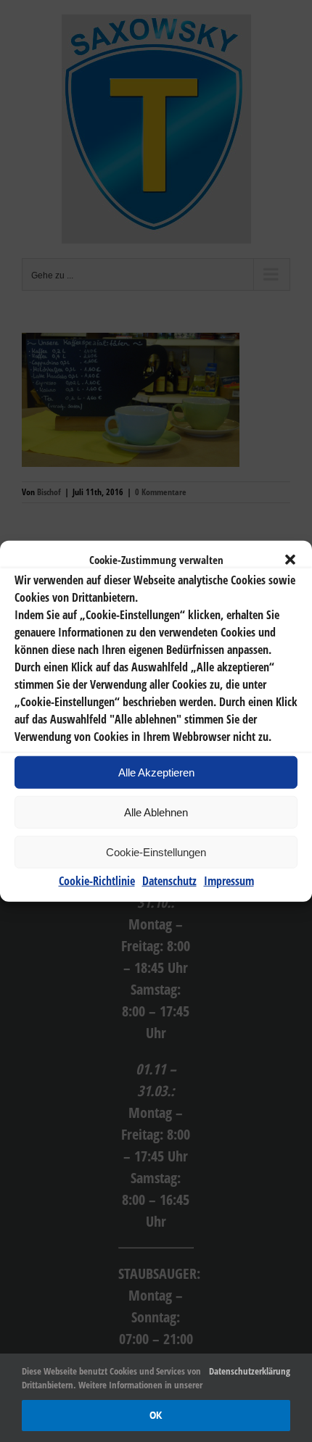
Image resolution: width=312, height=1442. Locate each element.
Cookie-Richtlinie (97, 881)
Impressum (229, 881)
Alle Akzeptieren (156, 772)
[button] (290, 559)
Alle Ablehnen (156, 811)
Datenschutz (169, 881)
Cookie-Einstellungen (156, 851)
